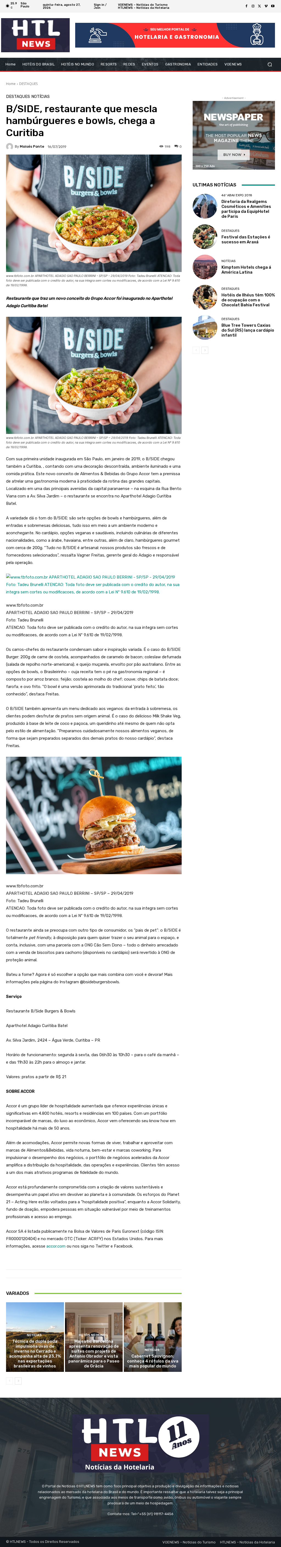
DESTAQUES (28, 83)
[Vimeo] (266, 6)
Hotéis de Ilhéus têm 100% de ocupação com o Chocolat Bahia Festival (248, 300)
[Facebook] (246, 6)
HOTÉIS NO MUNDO (93, 1335)
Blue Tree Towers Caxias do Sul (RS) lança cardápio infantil (247, 330)
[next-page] (18, 1380)
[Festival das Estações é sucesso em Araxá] (205, 236)
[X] (259, 6)
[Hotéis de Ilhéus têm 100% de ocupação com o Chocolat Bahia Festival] (205, 297)
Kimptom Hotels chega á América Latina (246, 270)
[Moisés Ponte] (10, 146)
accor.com (56, 1246)
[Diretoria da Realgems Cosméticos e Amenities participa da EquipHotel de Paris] (205, 206)
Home (11, 83)
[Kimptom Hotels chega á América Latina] (205, 267)
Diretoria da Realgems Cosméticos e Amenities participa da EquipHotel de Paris (246, 209)
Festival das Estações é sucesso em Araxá (245, 239)
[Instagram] (253, 6)
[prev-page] (9, 1380)
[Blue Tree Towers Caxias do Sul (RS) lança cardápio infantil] (205, 327)
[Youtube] (272, 6)
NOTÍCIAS (40, 97)
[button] (269, 64)
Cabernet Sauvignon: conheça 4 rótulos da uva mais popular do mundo (152, 1361)
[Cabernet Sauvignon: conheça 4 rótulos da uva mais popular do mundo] (153, 1337)
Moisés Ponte (32, 146)
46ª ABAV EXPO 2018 (236, 195)
